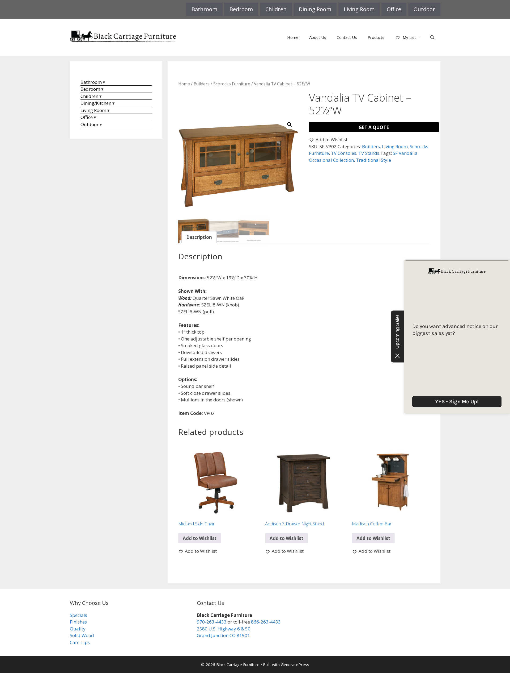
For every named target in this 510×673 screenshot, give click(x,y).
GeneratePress (295, 664)
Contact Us (347, 37)
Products (376, 37)
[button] (289, 124)
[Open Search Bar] (432, 37)
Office (394, 9)
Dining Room (315, 9)
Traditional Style (373, 160)
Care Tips (80, 642)
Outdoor (424, 9)
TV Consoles (343, 153)
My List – (410, 37)
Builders (202, 84)
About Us (317, 37)
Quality (78, 629)
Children (276, 9)
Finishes (78, 622)
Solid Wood (82, 635)
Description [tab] (199, 237)
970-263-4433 (212, 622)
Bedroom (241, 9)
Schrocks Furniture (231, 84)
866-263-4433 (266, 622)
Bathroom (204, 9)
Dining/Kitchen (95, 103)
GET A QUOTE (374, 127)
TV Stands (368, 153)
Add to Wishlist (199, 538)
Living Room (359, 9)
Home (293, 37)
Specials (78, 615)
